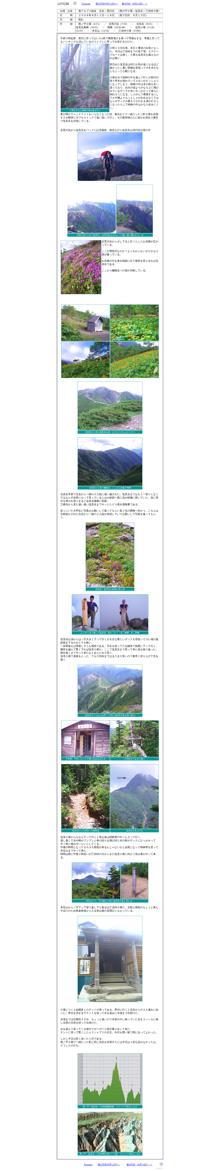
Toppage (85, 3)
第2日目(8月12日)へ (107, 3)
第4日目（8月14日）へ (134, 3)
